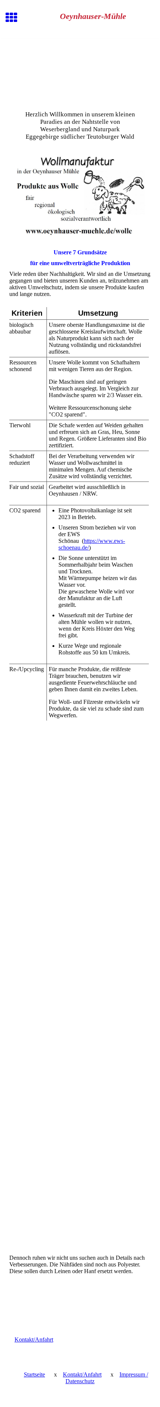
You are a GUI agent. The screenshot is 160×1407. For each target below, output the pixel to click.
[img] (80, 70)
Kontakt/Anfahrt (34, 1339)
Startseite (34, 1374)
